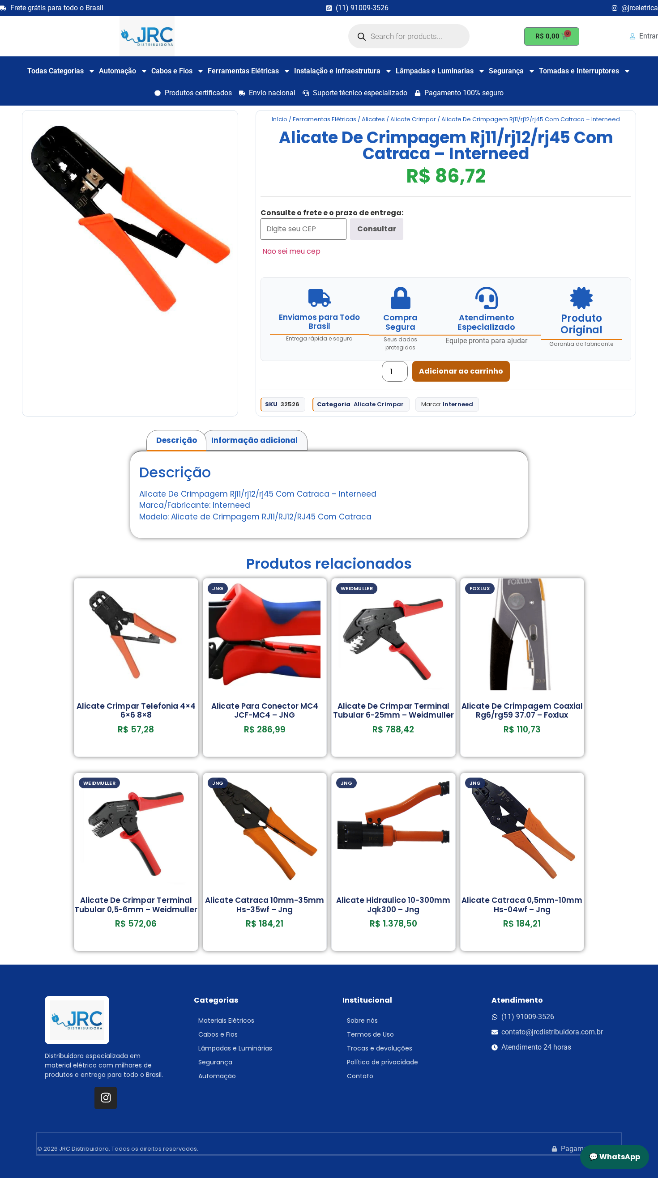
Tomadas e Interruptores (579, 71)
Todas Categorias (55, 71)
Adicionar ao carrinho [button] (136, 753)
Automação (117, 71)
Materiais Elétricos (226, 1020)
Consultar (376, 229)
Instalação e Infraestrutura (337, 71)
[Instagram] (105, 1098)
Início (279, 119)
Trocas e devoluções (379, 1048)
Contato (360, 1076)
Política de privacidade (382, 1062)
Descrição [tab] (176, 440)
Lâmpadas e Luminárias (235, 1048)
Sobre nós (362, 1020)
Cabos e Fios (171, 71)
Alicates (373, 119)
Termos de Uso (370, 1034)
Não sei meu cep (291, 251)
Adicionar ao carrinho (461, 371)
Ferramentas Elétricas (243, 71)
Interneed (458, 404)
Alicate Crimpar (413, 119)
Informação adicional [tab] (254, 440)
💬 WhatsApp (614, 1157)
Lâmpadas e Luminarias (435, 71)
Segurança (506, 71)
